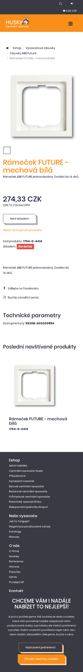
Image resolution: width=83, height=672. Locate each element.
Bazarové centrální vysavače (28, 491)
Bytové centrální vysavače (26, 486)
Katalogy (15, 531)
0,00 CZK (71, 11)
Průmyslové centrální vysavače (29, 497)
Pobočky (14, 572)
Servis (13, 577)
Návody (14, 537)
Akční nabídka (18, 465)
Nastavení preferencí (40, 647)
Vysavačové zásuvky (40, 48)
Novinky (14, 556)
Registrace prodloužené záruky (29, 526)
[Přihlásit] (72, 3)
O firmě (14, 551)
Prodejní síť (16, 582)
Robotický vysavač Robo (25, 502)
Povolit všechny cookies (41, 659)
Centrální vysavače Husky (26, 471)
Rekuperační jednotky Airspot (28, 507)
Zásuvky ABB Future (23, 53)
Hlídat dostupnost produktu (22, 230)
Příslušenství (17, 476)
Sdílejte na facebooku (23, 288)
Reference (16, 561)
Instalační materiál (21, 481)
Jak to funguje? (19, 521)
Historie (14, 567)
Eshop (17, 48)
